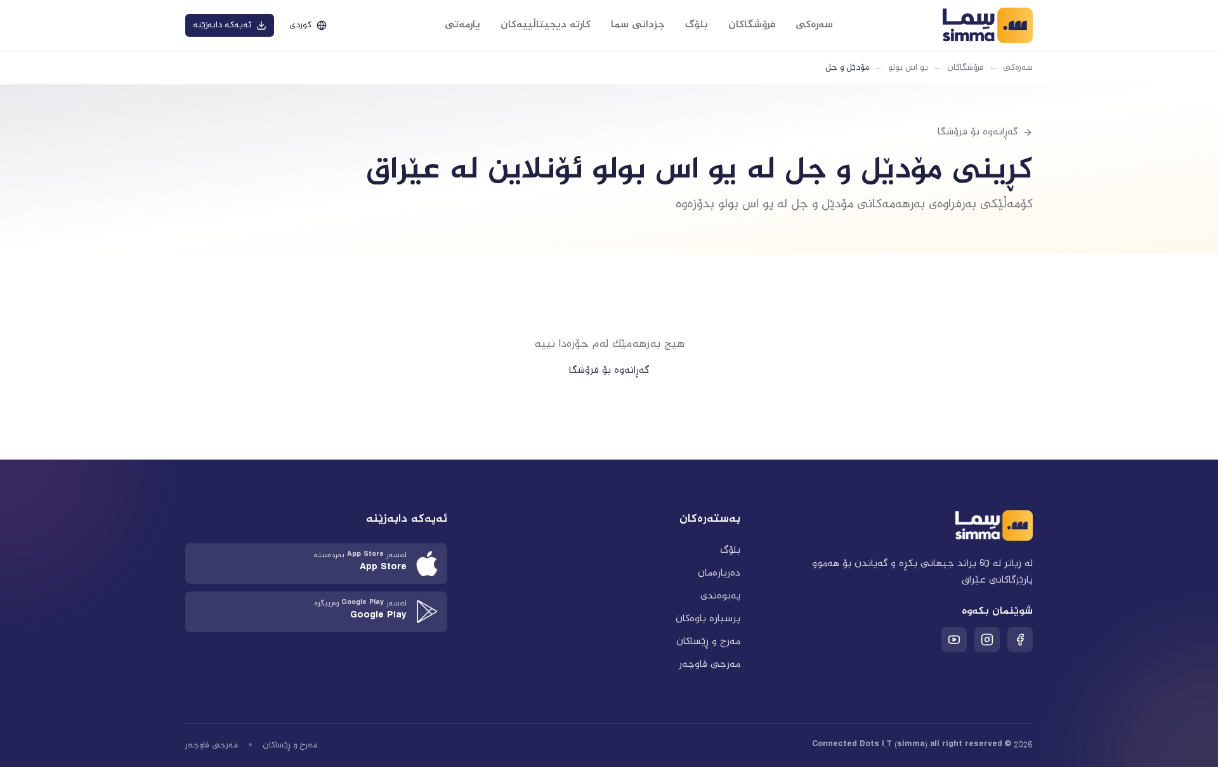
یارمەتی (462, 25)
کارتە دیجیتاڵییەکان (546, 25)
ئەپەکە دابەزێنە (222, 25)
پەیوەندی (720, 596)
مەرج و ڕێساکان (708, 642)
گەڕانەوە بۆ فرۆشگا (609, 370)
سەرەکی (814, 25)
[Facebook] (1020, 639)
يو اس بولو (908, 67)
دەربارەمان (719, 573)
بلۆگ (696, 25)
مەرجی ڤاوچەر (709, 664)
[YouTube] (954, 639)
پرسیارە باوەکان (708, 619)
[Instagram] (987, 639)
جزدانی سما (638, 25)
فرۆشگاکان (751, 25)
